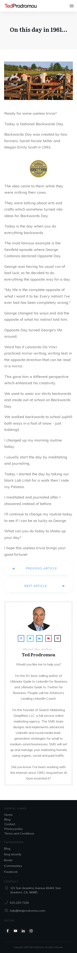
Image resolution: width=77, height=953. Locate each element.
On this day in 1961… (38, 29)
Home (8, 815)
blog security (12, 854)
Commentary (13, 866)
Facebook (10, 872)
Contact (9, 824)
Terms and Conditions (19, 833)
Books (8, 860)
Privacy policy (13, 829)
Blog (7, 819)
